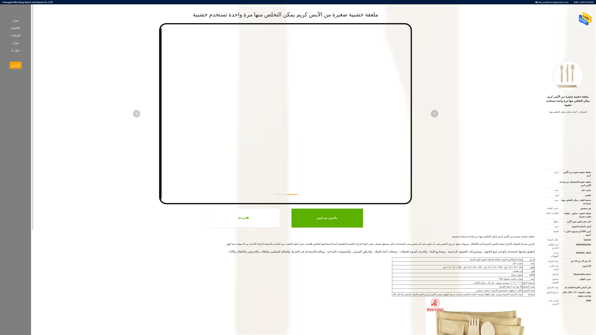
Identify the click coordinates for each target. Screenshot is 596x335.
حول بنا (15, 50)
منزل (15, 20)
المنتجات (583, 112)
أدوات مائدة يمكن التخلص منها (563, 112)
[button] (136, 114)
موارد (15, 42)
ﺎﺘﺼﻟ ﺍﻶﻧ (242, 218)
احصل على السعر (325, 218)
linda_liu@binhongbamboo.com (552, 2)
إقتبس (15, 65)
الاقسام (15, 27)
